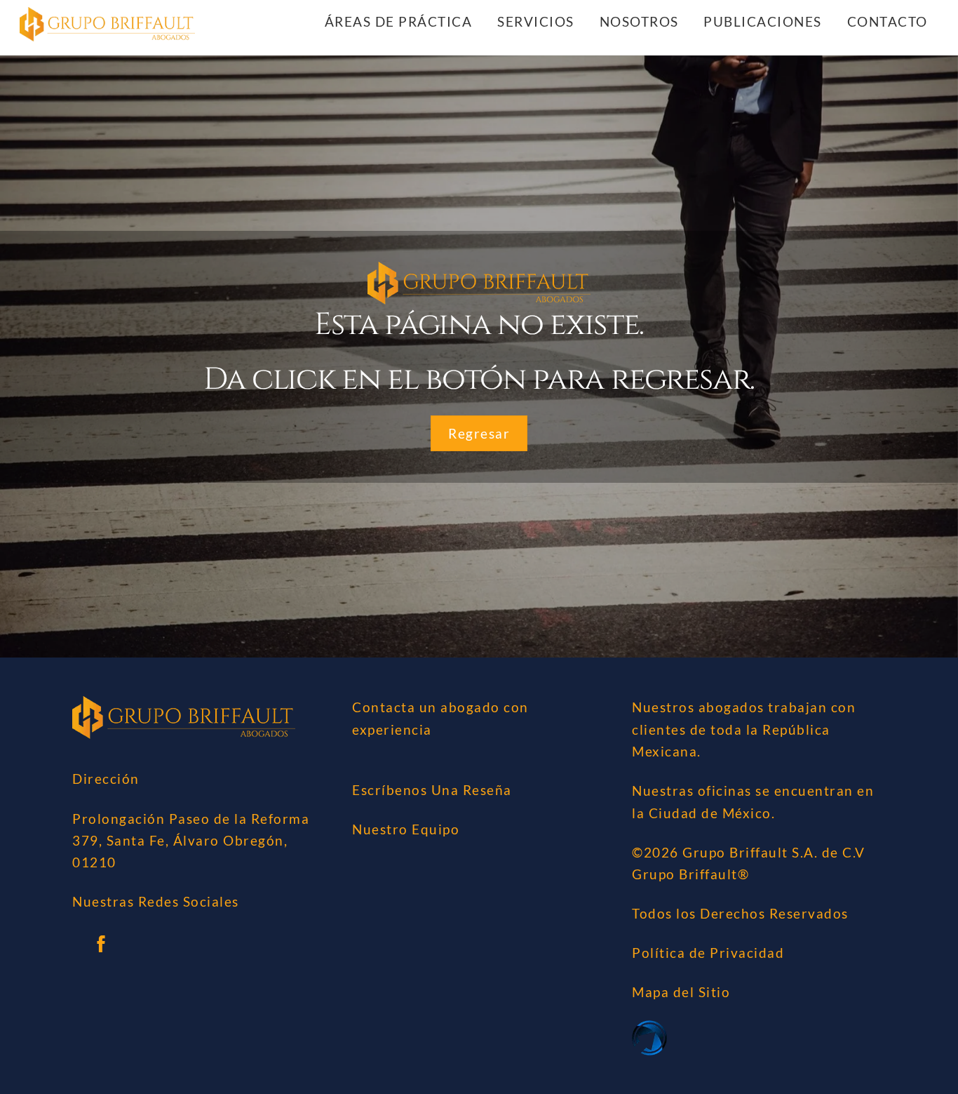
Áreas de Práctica (399, 21)
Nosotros (639, 21)
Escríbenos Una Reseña (432, 790)
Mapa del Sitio (681, 992)
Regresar (479, 433)
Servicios (535, 21)
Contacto (887, 21)
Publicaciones (762, 21)
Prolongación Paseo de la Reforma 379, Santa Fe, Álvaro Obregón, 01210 (190, 841)
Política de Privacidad (708, 953)
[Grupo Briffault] (107, 33)
